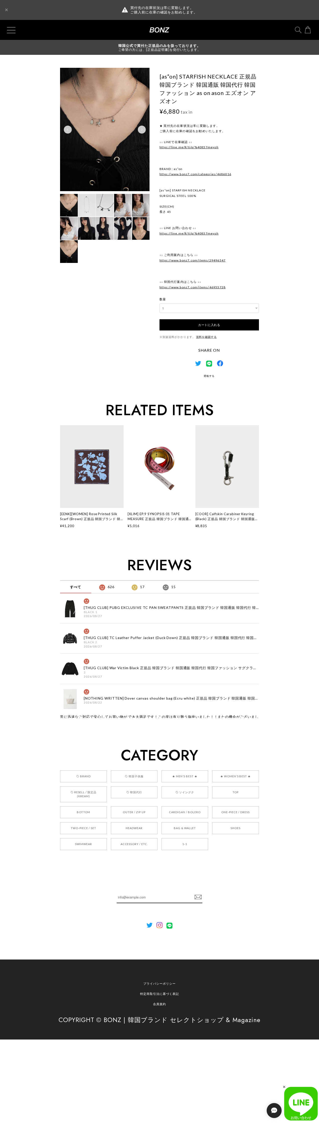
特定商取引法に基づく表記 (159, 994)
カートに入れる (209, 324)
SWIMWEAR (83, 844)
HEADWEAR (134, 828)
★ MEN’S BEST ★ (184, 776)
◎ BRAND (83, 776)
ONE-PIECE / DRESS (235, 812)
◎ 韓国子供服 (134, 776)
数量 (163, 299)
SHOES (235, 828)
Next (142, 130)
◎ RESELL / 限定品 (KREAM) (83, 794)
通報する (209, 375)
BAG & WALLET (185, 828)
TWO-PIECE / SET (83, 828)
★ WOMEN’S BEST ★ (235, 776)
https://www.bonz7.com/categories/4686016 (195, 174)
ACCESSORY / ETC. (134, 844)
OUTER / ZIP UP (134, 812)
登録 (198, 897)
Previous (68, 130)
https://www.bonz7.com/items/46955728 (193, 287)
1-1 (184, 844)
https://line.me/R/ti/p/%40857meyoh (189, 147)
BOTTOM (83, 812)
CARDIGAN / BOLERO (184, 812)
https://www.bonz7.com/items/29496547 (193, 260)
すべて (75, 587)
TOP (236, 792)
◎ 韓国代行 (134, 792)
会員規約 (159, 1004)
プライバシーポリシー (159, 983)
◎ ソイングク (184, 792)
